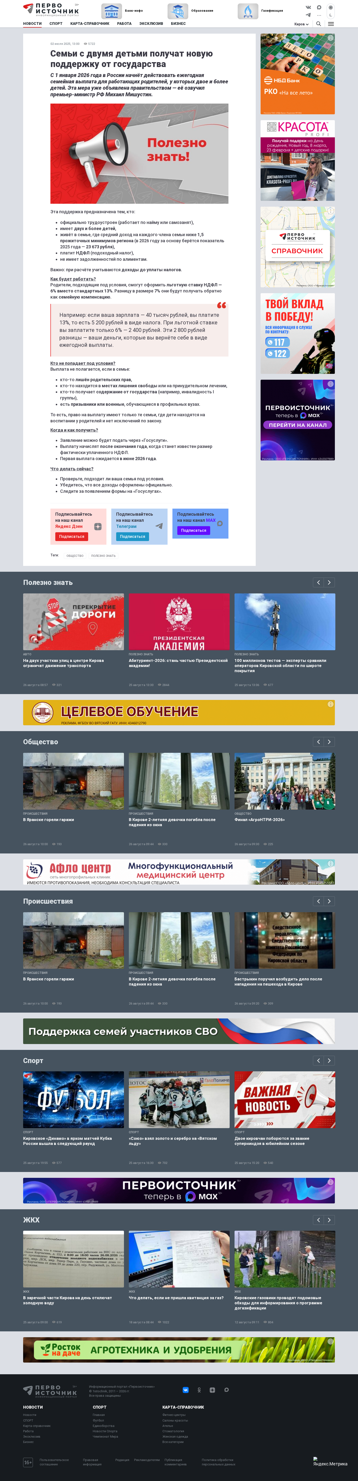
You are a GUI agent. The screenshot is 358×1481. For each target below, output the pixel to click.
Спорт (33, 1060)
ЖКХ (31, 1220)
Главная (99, 1415)
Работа (28, 1431)
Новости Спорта (105, 1431)
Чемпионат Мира (105, 1436)
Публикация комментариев (176, 1462)
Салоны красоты (175, 1420)
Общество (75, 556)
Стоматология (173, 1431)
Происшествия (48, 901)
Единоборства (103, 1426)
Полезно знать (103, 556)
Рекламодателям (147, 1460)
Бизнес (28, 1442)
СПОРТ (28, 1420)
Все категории (173, 1442)
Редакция (122, 1460)
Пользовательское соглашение (54, 1462)
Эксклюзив (31, 1436)
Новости (33, 1407)
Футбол (98, 1420)
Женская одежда (175, 1436)
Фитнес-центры (174, 1415)
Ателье (167, 1426)
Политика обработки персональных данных (218, 1462)
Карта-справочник (37, 1426)
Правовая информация (92, 1462)
